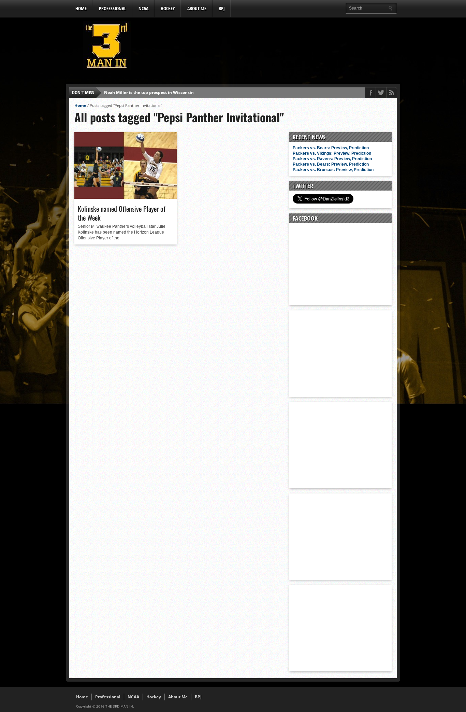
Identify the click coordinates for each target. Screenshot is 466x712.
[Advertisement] (272, 47)
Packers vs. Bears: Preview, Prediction (331, 147)
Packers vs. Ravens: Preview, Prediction (332, 158)
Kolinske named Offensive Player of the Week (121, 213)
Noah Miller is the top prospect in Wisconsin (149, 92)
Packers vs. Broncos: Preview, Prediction (333, 169)
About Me (196, 8)
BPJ (222, 8)
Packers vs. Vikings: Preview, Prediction (332, 153)
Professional (112, 8)
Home (81, 8)
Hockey (168, 8)
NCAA (143, 8)
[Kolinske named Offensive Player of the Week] (125, 197)
